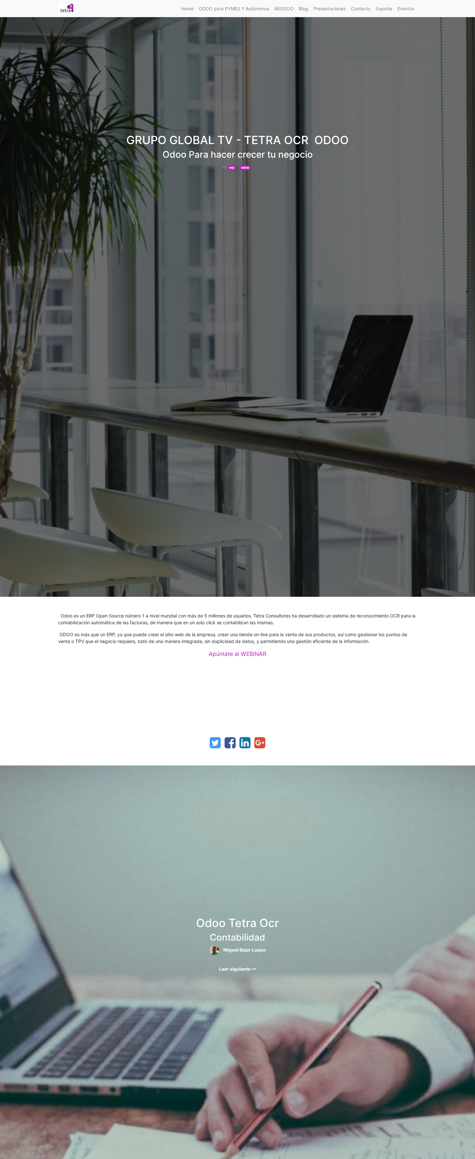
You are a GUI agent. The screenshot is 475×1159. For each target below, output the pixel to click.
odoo (245, 167)
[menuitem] (187, 9)
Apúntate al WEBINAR (237, 653)
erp (232, 167)
